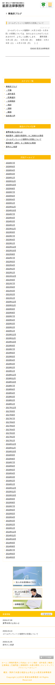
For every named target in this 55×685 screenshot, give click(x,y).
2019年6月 (10, 353)
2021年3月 (10, 291)
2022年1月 (10, 272)
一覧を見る (46, 614)
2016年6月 (10, 466)
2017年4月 (10, 429)
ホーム (4, 663)
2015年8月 (10, 502)
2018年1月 (10, 404)
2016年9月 (10, 455)
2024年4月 (10, 218)
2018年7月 (10, 386)
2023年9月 (10, 232)
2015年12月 (11, 488)
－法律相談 (10, 101)
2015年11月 (11, 491)
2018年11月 (11, 378)
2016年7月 (10, 462)
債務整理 (24, 665)
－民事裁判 (10, 97)
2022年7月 (10, 258)
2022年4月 (10, 265)
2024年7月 (10, 214)
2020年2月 (10, 327)
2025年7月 (10, 192)
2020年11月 (11, 305)
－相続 (8, 105)
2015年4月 (10, 517)
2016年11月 (11, 448)
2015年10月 (11, 495)
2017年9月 (10, 411)
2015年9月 (10, 499)
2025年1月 (10, 203)
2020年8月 (10, 313)
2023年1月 (10, 243)
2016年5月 (10, 470)
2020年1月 (10, 331)
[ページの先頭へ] (47, 657)
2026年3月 (10, 174)
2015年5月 (10, 513)
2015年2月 (10, 524)
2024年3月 (10, 221)
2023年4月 (10, 240)
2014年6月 (10, 554)
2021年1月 (10, 298)
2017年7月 (10, 418)
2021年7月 (10, 283)
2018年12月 (11, 375)
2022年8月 (10, 254)
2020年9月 (10, 309)
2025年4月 (10, 199)
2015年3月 (10, 521)
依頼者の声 (10, 116)
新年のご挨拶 (11, 147)
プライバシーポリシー (27, 668)
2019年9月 (10, 345)
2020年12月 (11, 302)
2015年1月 (10, 528)
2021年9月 (10, 280)
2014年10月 (11, 539)
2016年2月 (10, 481)
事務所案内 (14, 663)
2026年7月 (10, 163)
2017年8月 (10, 415)
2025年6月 (10, 196)
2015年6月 (10, 510)
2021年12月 (11, 276)
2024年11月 (11, 207)
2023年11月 (11, 229)
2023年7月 (10, 236)
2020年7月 (10, 316)
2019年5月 (10, 356)
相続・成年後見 (40, 663)
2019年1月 (10, 371)
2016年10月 (11, 451)
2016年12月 (11, 444)
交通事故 (5, 665)
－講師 (8, 108)
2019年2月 (10, 367)
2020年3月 (10, 324)
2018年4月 (10, 393)
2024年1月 (10, 225)
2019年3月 (10, 364)
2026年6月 (10, 166)
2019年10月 (11, 342)
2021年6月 (10, 287)
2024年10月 (11, 210)
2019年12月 (11, 334)
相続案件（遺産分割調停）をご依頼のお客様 (24, 136)
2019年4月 (10, 360)
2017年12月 (11, 407)
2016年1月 (10, 484)
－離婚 (8, 112)
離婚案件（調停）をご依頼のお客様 (21, 143)
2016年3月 (10, 477)
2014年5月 (10, 557)
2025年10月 (11, 185)
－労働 (8, 90)
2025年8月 (10, 188)
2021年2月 (10, 294)
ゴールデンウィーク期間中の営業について (26, 23)
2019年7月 (10, 349)
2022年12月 (11, 247)
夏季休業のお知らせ (14, 132)
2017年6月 (10, 422)
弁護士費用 (34, 665)
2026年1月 (10, 178)
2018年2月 (10, 400)
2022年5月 (10, 262)
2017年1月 (10, 440)
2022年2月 (10, 269)
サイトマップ (46, 665)
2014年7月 (10, 550)
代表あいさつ (26, 663)
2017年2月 (10, 437)
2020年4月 (10, 320)
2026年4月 (10, 170)
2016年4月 (10, 473)
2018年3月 (10, 397)
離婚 (50, 663)
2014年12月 (11, 532)
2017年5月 (10, 426)
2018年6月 (10, 389)
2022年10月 (11, 250)
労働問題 (15, 665)
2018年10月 (11, 382)
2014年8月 (10, 546)
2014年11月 (11, 535)
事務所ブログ (11, 86)
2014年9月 (10, 543)
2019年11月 (11, 338)
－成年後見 (10, 94)
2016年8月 (10, 459)
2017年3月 (10, 433)
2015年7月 (10, 506)
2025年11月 (11, 181)
